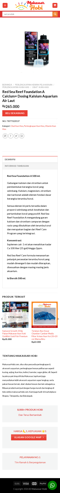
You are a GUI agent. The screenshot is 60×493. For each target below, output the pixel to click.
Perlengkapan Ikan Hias (15, 87)
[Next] (57, 325)
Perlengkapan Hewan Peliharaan (33, 84)
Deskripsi (10, 159)
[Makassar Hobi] (30, 5)
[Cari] (55, 14)
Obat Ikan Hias (40, 87)
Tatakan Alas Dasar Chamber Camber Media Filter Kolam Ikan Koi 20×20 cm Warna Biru (44, 335)
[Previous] (2, 325)
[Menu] (5, 5)
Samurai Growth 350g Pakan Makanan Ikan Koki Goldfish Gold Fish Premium (15, 334)
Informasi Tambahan (17, 166)
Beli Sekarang (15, 113)
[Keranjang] (55, 5)
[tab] (30, 159)
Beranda (7, 84)
